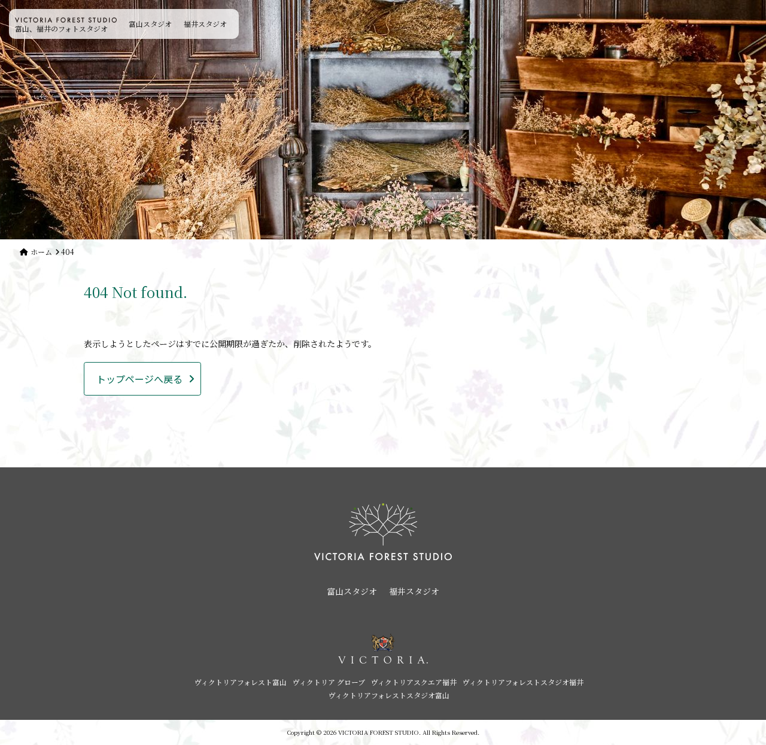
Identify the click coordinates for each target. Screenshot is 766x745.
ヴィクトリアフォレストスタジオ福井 (523, 682)
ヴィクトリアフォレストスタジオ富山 (389, 695)
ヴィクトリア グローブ (329, 682)
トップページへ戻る (139, 379)
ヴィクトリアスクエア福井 (414, 682)
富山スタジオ (150, 24)
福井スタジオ (205, 24)
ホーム (41, 252)
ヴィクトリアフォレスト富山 (240, 682)
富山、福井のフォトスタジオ (61, 28)
